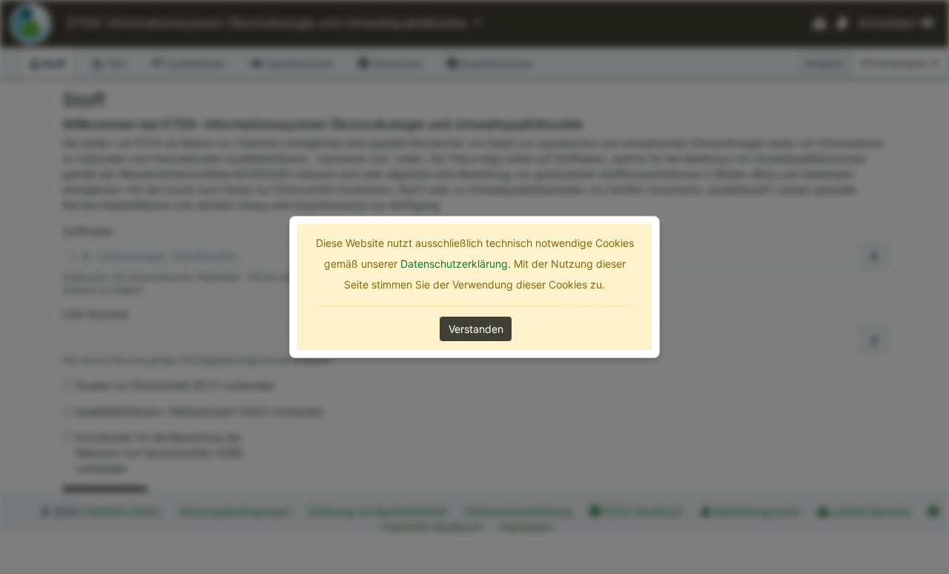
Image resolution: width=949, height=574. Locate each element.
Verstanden (476, 329)
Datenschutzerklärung (454, 263)
